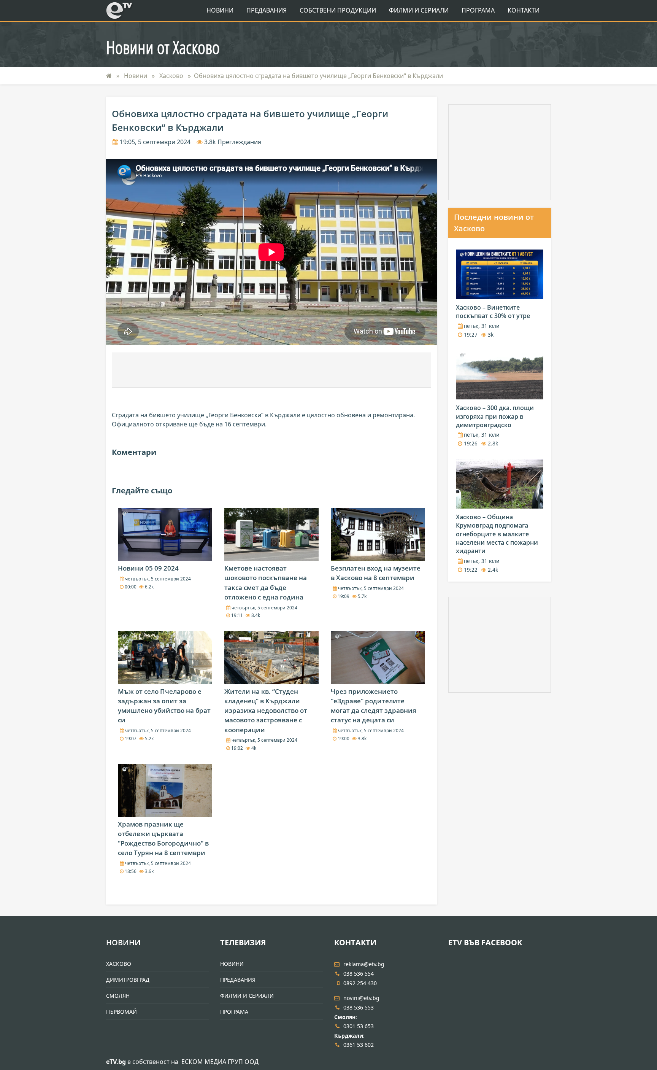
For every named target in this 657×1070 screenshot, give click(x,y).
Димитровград (127, 979)
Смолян (118, 995)
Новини (219, 10)
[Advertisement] (271, 370)
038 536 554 (358, 973)
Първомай (121, 1011)
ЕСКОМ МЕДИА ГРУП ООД (220, 1061)
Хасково (172, 76)
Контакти (524, 10)
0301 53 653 (358, 1026)
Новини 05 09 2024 (148, 568)
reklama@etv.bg (363, 964)
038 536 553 (358, 1007)
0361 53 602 (358, 1044)
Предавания (266, 10)
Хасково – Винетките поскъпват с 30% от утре (493, 311)
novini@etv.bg (361, 998)
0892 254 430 (360, 983)
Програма (478, 10)
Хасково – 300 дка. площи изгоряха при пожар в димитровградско (495, 416)
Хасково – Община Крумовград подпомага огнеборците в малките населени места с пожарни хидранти (497, 534)
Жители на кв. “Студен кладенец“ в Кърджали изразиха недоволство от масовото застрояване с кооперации (265, 710)
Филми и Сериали (419, 10)
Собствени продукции (338, 10)
